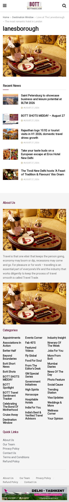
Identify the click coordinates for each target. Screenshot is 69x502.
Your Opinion (55, 418)
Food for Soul (33, 360)
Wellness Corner (53, 412)
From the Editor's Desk (33, 367)
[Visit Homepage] (34, 6)
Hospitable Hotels (31, 401)
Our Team (9, 444)
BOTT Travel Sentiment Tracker (10, 395)
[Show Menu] (5, 5)
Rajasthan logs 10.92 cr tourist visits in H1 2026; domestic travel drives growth (41, 134)
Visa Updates (55, 397)
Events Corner (33, 337)
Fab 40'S (30, 342)
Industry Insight (57, 337)
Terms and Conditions (16, 457)
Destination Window (23, 17)
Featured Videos (30, 349)
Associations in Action (12, 344)
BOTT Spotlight (8, 386)
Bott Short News (9, 365)
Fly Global (31, 355)
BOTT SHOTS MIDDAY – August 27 (43, 115)
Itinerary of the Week (54, 344)
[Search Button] (64, 5)
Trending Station (53, 391)
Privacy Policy (11, 448)
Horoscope (31, 394)
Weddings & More (55, 404)
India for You (33, 407)
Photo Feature (56, 379)
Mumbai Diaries (53, 365)
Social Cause (55, 384)
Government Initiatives (32, 383)
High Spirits (32, 389)
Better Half (9, 350)
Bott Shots (9, 371)
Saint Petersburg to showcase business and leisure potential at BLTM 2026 (41, 99)
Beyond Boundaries (10, 357)
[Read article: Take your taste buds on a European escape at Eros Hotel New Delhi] (10, 154)
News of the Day (55, 373)
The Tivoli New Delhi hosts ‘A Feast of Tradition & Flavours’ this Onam (43, 172)
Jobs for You (55, 350)
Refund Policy (11, 461)
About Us (8, 440)
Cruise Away (10, 414)
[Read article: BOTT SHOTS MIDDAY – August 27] (10, 119)
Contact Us (9, 453)
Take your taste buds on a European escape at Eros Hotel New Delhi (40, 154)
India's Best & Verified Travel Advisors (34, 415)
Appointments (11, 337)
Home (6, 17)
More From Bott (54, 357)
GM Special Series (32, 375)
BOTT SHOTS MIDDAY (11, 378)
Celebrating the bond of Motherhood (10, 406)
